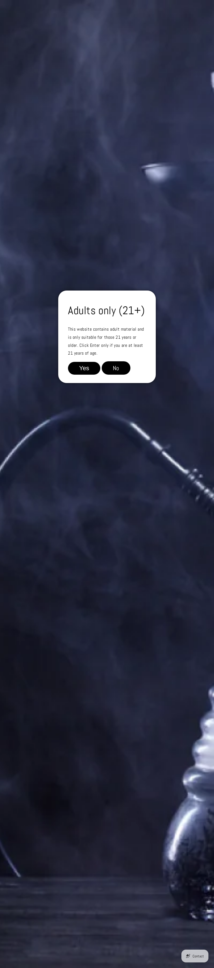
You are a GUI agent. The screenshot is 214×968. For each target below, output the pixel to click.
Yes (84, 368)
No (116, 368)
